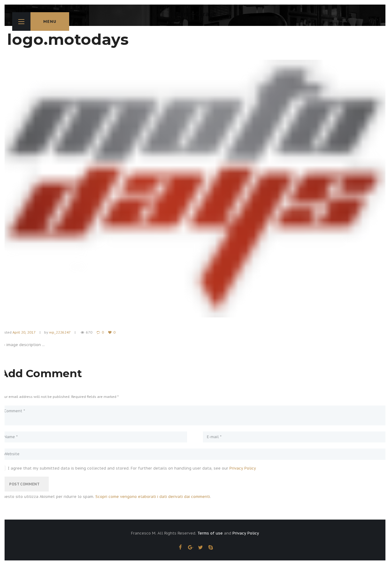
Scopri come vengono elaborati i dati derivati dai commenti (152, 496)
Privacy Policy (242, 468)
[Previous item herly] (97, 188)
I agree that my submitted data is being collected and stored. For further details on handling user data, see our (132, 468)
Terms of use (210, 533)
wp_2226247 (59, 332)
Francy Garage (195, 14)
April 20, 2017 (23, 332)
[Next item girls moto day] (292, 188)
